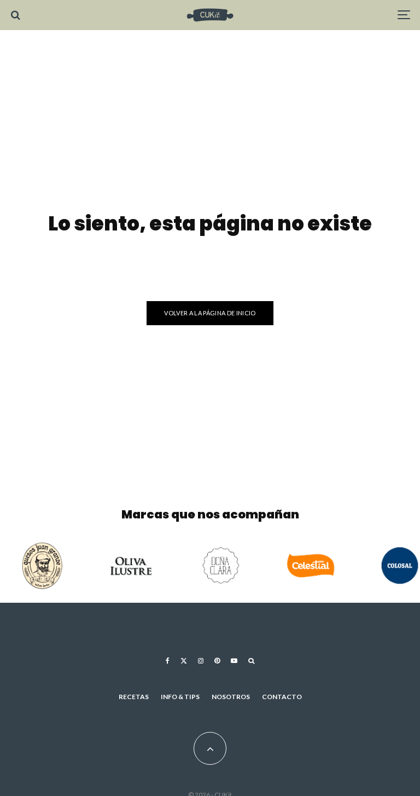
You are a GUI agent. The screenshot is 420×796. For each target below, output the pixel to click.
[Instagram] (200, 661)
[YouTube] (234, 661)
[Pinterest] (217, 661)
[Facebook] (167, 661)
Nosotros (231, 697)
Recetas (134, 697)
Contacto (282, 697)
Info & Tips (180, 697)
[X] (183, 661)
